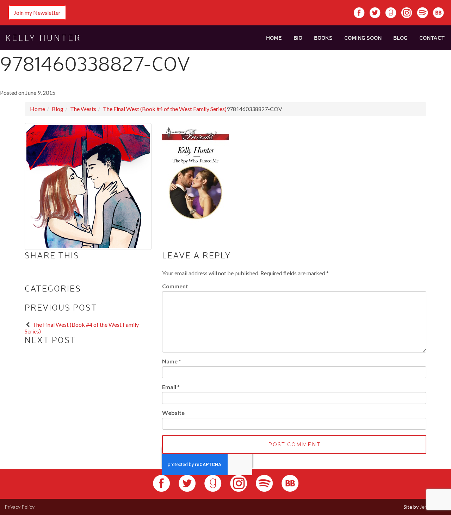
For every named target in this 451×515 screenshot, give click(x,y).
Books (323, 37)
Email (171, 387)
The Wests (83, 108)
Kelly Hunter (43, 37)
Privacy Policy (20, 507)
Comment (175, 286)
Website (173, 412)
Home (274, 37)
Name (171, 361)
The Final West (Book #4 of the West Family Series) (165, 108)
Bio (298, 37)
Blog (400, 37)
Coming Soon (363, 37)
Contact (432, 37)
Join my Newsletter (37, 12)
